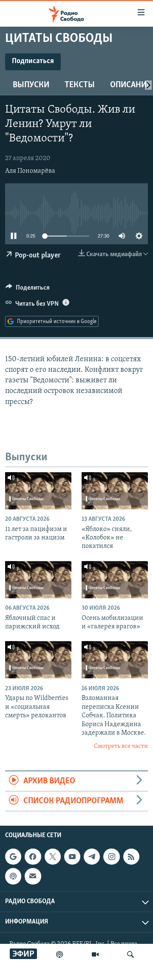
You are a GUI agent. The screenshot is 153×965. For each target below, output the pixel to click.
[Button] (28, 290)
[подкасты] (59, 954)
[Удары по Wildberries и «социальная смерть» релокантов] (38, 659)
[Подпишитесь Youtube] (72, 857)
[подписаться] (33, 876)
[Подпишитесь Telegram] (92, 857)
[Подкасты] (13, 876)
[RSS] (131, 857)
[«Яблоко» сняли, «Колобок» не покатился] (115, 490)
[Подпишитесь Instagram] (111, 857)
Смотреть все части (121, 746)
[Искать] (130, 954)
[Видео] (95, 954)
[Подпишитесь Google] (13, 857)
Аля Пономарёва (30, 171)
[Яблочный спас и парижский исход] (38, 579)
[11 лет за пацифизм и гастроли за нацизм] (38, 490)
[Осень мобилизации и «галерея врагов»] (115, 579)
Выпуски (31, 85)
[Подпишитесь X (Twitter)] (53, 857)
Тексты (80, 85)
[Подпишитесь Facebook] (33, 857)
